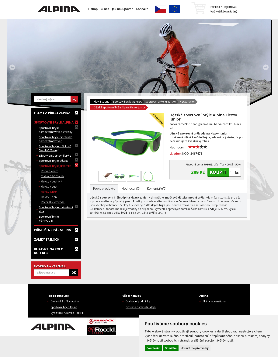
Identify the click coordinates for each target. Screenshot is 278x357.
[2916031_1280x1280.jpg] (119, 176)
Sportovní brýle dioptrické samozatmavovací (55, 139)
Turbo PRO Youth (52, 176)
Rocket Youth (49, 171)
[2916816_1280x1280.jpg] (148, 176)
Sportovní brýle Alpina (64, 307)
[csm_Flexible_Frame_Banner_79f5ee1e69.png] (105, 176)
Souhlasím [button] (153, 348)
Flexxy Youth (49, 186)
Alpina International (214, 301)
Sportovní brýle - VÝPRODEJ (50, 218)
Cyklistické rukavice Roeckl (67, 312)
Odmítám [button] (171, 348)
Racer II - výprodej (53, 202)
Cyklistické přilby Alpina (65, 301)
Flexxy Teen (49, 197)
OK (73, 272)
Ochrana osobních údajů (141, 307)
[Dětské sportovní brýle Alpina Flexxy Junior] (127, 141)
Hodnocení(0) (131, 188)
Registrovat (230, 6)
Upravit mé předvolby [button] (195, 348)
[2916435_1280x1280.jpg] (134, 176)
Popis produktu (104, 188)
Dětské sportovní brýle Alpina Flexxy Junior (119, 107)
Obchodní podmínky (138, 301)
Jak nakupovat (122, 9)
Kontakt (142, 9)
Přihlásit (215, 6)
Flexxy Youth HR (51, 181)
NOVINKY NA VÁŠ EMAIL (50, 266)
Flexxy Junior (49, 191)
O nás (105, 9)
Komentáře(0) (156, 188)
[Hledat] (74, 99)
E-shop (93, 9)
